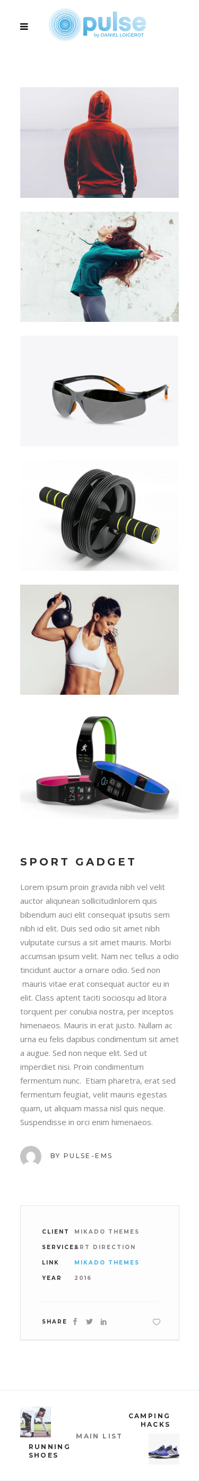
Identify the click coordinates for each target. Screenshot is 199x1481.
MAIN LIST (99, 1436)
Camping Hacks (149, 1420)
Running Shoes (50, 1451)
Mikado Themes (107, 1262)
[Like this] (156, 1321)
